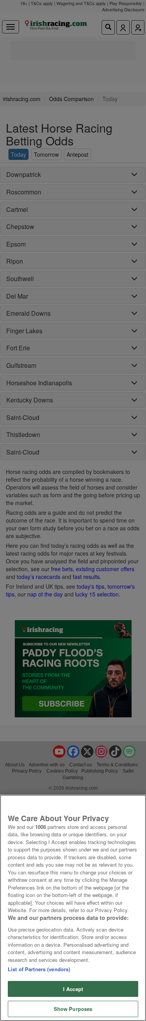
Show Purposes (73, 1008)
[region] (73, 908)
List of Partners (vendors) (39, 969)
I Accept (73, 989)
